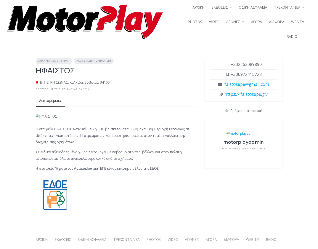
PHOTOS (195, 21)
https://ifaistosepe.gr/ (246, 94)
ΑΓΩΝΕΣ (233, 21)
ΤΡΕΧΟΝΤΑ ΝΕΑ (287, 7)
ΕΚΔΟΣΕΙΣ (220, 7)
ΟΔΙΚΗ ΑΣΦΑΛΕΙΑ (253, 7)
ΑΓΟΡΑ (256, 21)
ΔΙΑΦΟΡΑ (276, 21)
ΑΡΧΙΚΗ (199, 7)
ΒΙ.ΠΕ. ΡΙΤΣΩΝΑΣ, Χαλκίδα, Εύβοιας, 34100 (75, 82)
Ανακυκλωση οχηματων (94, 60)
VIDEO (214, 21)
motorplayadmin (243, 142)
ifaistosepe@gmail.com (246, 84)
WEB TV (297, 21)
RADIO (292, 36)
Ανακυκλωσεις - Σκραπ (54, 60)
